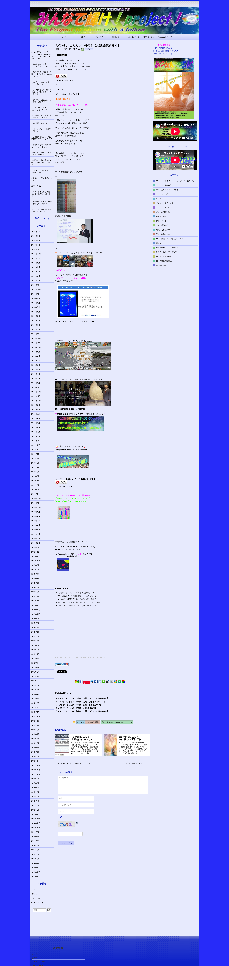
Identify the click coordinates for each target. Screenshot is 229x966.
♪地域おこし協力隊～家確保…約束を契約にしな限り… (41, 162)
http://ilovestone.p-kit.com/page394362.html (76, 321)
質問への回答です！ (164, 265)
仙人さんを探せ (162, 216)
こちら (89, 341)
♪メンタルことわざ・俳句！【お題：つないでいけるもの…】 (83, 698)
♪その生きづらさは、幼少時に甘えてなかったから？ (80, 602)
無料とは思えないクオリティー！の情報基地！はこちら (80, 414)
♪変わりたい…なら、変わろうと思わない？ (76, 592)
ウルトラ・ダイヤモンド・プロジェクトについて (175, 181)
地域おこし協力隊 (163, 230)
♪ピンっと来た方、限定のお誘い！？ (41, 130)
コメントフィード (37, 898)
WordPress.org (36, 902)
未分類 (158, 243)
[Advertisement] (77, 634)
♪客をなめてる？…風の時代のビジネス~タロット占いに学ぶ (41, 92)
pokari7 (86, 737)
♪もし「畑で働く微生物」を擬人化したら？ (41, 210)
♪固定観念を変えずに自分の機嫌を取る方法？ (41, 203)
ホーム (63, 37)
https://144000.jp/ (63, 379)
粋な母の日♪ (36, 186)
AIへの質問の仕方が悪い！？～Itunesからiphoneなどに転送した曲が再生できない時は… (42, 55)
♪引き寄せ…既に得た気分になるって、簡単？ (77, 599)
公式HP (82, 37)
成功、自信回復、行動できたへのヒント (171, 238)
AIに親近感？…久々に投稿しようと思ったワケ (77, 596)
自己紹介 (99, 37)
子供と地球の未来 (163, 234)
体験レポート (161, 221)
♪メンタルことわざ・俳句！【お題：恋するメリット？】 (82, 701)
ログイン (33, 889)
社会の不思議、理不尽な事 (166, 252)
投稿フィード (35, 894)
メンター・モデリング (164, 203)
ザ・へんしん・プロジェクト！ (168, 190)
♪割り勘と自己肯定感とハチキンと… (41, 179)
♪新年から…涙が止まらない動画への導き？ (41, 101)
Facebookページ (165, 37)
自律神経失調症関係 (164, 261)
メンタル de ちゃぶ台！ (165, 207)
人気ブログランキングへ (64, 80)
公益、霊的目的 (162, 225)
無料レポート (117, 37)
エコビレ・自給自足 (164, 185)
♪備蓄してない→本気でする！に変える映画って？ (41, 146)
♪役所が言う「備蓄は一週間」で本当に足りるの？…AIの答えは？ (41, 74)
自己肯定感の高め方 (164, 256)
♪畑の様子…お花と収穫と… (42, 123)
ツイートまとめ (162, 194)
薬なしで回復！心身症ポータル (141, 37)
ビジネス (159, 198)
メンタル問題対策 (163, 212)
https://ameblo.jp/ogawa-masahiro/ (70, 409)
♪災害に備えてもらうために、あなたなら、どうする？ (41, 194)
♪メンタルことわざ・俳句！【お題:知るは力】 (77, 708)
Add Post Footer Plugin (88, 657)
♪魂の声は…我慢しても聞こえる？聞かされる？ (78, 605)
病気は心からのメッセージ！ (167, 247)
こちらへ (61, 270)
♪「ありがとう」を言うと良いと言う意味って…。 (41, 171)
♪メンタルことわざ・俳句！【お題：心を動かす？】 (80, 705)
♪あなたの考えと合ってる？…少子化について (40, 65)
